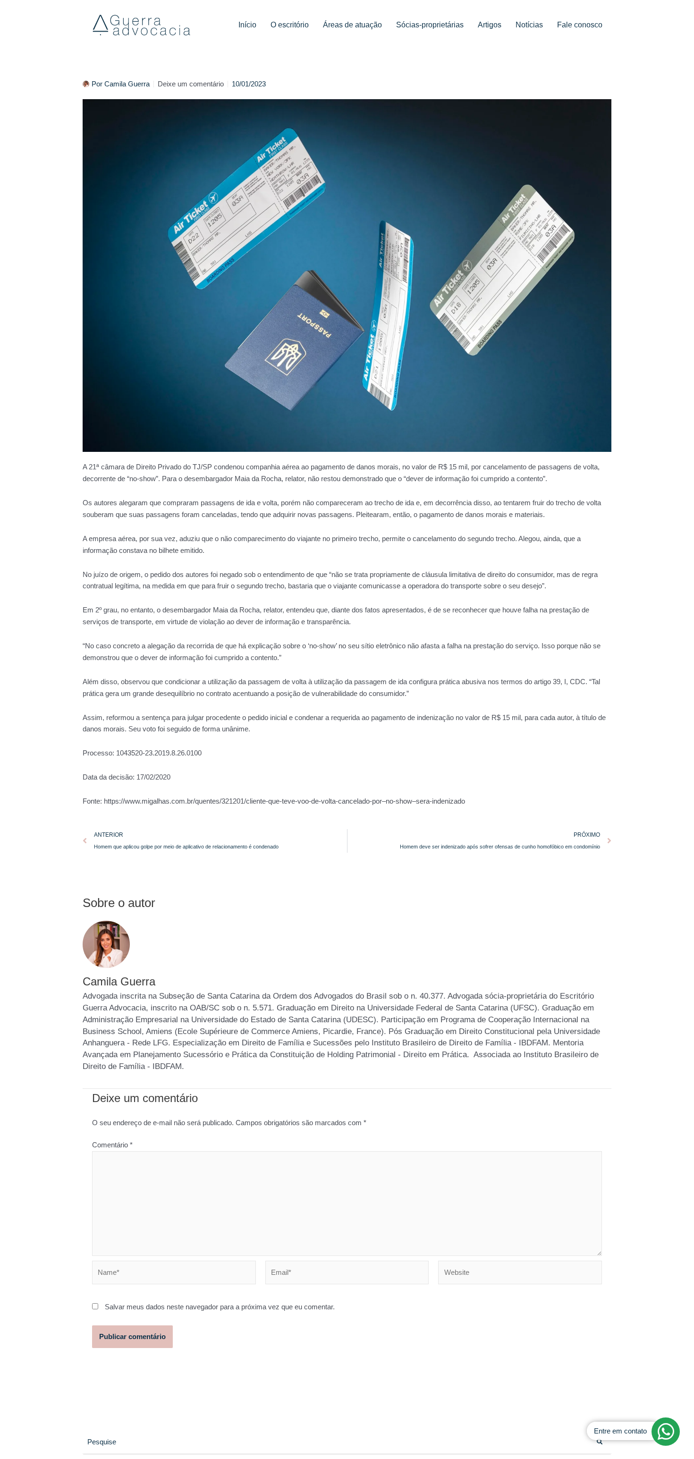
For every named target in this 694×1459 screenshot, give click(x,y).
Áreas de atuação (352, 25)
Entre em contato (620, 1431)
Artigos (489, 25)
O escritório (290, 25)
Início (247, 25)
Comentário (112, 1145)
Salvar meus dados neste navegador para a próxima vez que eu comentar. (220, 1307)
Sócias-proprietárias (430, 25)
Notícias (529, 25)
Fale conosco (579, 25)
